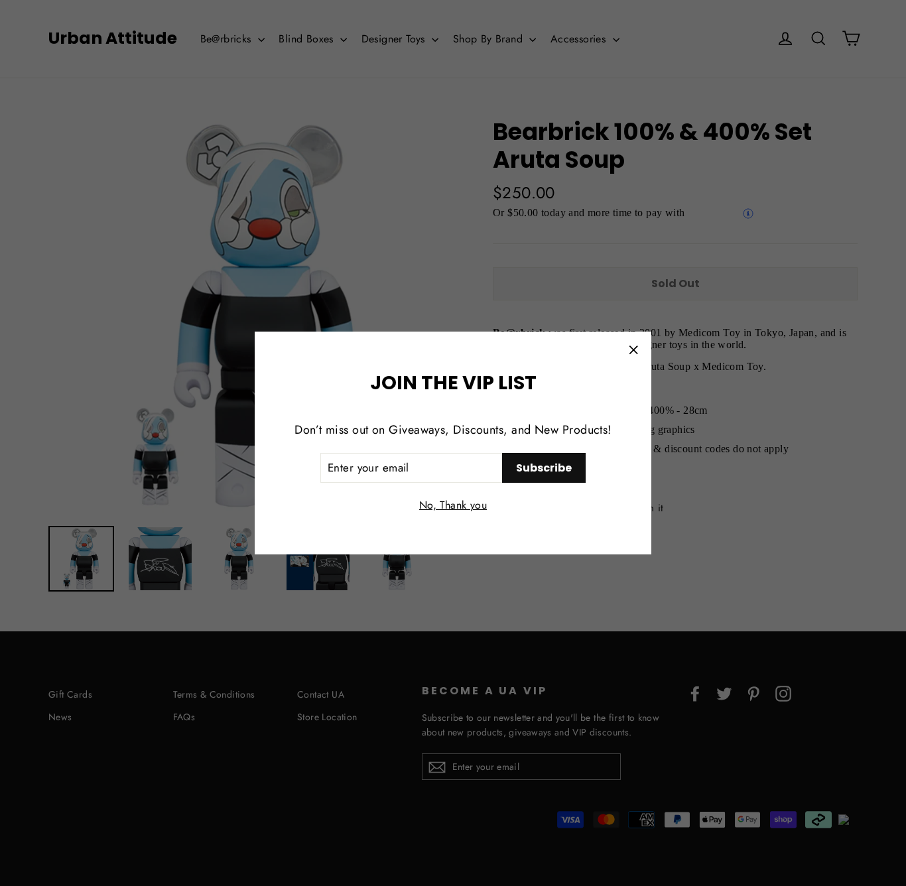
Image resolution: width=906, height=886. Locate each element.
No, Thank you (453, 505)
